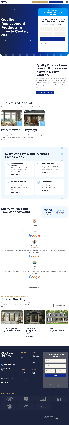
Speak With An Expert (35, 373)
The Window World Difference (35, 356)
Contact (34, 369)
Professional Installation (34, 359)
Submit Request (53, 39)
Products (23, 352)
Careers (34, 364)
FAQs (22, 374)
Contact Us (23, 380)
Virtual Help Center (23, 377)
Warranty (23, 372)
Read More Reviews (34, 287)
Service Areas (7, 9)
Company (34, 352)
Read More (6, 334)
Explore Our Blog (60, 305)
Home (1, 9)
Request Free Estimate (45, 92)
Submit (55, 375)
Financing (32, 417)
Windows (23, 355)
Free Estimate (56, 2)
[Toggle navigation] (67, 2)
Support (23, 369)
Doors (22, 357)
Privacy (36, 417)
